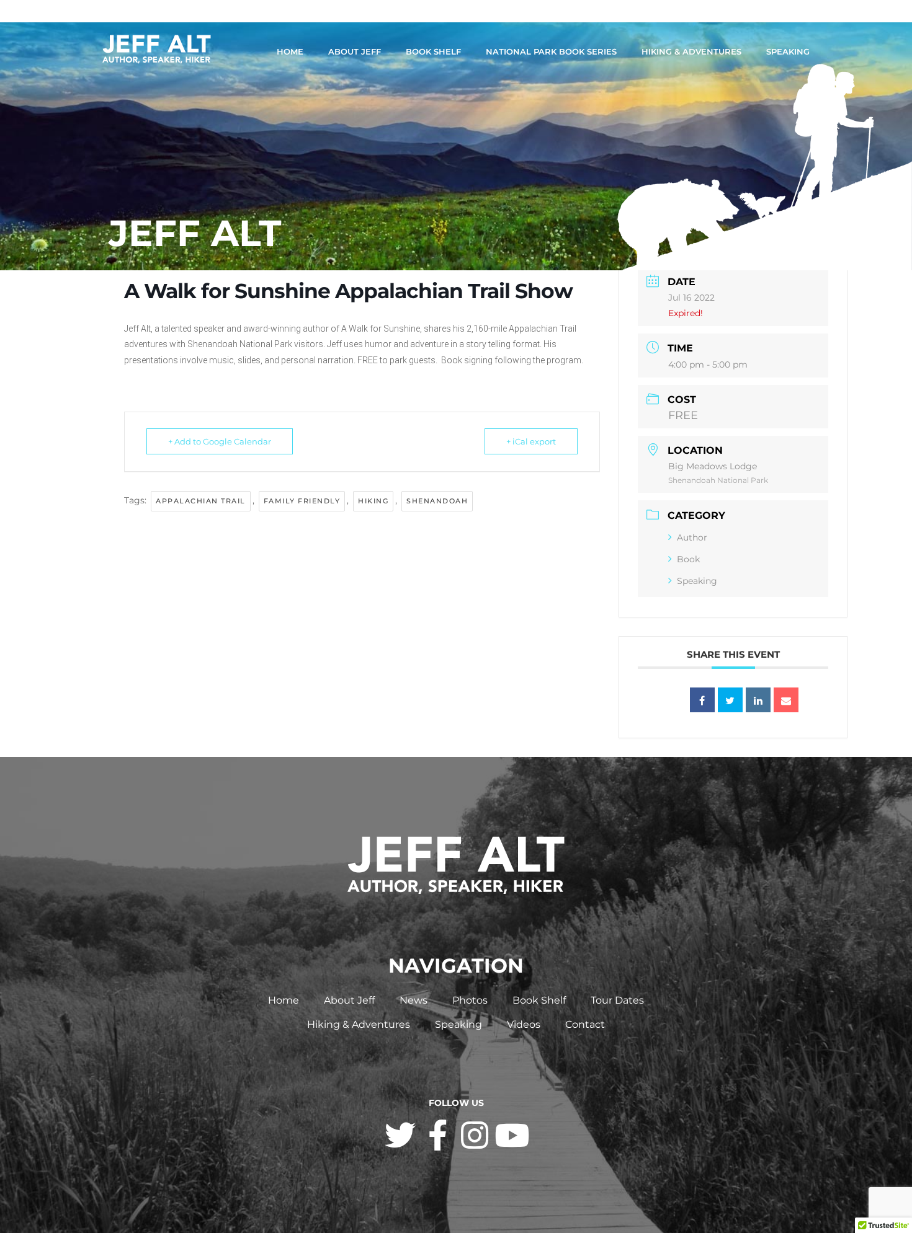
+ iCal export (531, 441)
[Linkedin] (758, 699)
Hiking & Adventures (691, 51)
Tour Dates (617, 1000)
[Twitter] (400, 1135)
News (413, 1000)
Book (688, 559)
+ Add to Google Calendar (219, 441)
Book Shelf (433, 51)
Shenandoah (437, 501)
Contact (585, 1024)
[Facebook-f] (437, 1135)
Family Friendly (302, 501)
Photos (470, 1000)
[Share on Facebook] (702, 699)
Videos (523, 1024)
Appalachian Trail (201, 501)
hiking (373, 501)
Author (692, 537)
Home (290, 51)
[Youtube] (511, 1135)
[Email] (786, 699)
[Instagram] (474, 1135)
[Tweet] (730, 699)
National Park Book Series (551, 51)
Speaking (788, 51)
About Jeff (354, 51)
